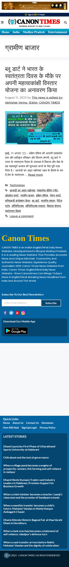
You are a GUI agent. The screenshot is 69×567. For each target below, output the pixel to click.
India (16, 32)
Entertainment (57, 32)
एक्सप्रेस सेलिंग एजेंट (47, 190)
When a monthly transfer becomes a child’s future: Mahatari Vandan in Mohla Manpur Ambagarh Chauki (28, 508)
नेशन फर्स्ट (55, 195)
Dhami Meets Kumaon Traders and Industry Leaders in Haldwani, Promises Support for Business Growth (29, 483)
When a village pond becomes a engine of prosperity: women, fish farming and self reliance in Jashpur (32, 468)
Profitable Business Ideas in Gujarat (24, 288)
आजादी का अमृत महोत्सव (22, 190)
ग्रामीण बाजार (27, 195)
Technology (17, 185)
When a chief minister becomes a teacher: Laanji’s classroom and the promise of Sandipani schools (32, 496)
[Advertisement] (34, 379)
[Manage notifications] (6, 555)
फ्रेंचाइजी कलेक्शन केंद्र (17, 200)
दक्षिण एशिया (42, 195)
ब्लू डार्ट (35, 200)
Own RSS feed (11, 427)
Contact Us (32, 422)
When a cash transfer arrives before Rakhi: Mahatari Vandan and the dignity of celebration (31, 544)
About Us (18, 422)
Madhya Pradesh (34, 32)
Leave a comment (22, 216)
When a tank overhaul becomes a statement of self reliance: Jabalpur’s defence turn (30, 532)
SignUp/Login (29, 427)
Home (5, 32)
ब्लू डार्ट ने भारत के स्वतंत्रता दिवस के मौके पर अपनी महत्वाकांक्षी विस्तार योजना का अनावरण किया (33, 79)
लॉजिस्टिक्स (18, 206)
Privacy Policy (47, 427)
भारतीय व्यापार (48, 200)
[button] (65, 22)
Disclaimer (48, 422)
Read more (35, 174)
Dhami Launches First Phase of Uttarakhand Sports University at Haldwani (29, 448)
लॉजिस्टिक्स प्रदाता (35, 206)
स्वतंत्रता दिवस (13, 211)
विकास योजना (54, 206)
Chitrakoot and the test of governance (26, 457)
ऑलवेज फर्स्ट (12, 195)
